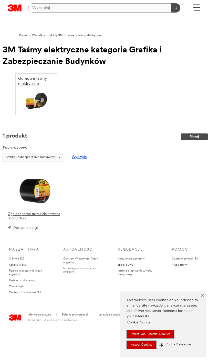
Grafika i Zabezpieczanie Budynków (30, 157)
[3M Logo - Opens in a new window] (15, 8)
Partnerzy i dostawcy (22, 280)
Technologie (16, 286)
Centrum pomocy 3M (185, 258)
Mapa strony (180, 265)
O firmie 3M (16, 258)
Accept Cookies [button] (141, 344)
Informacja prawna (39, 314)
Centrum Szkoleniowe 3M (25, 292)
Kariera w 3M (17, 265)
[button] (175, 345)
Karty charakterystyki (131, 258)
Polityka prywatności (75, 314)
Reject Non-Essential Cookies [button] (150, 334)
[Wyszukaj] (175, 8)
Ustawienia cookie (109, 314)
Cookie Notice (139, 322)
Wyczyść (79, 157)
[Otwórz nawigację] (196, 9)
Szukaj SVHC (125, 265)
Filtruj (194, 136)
